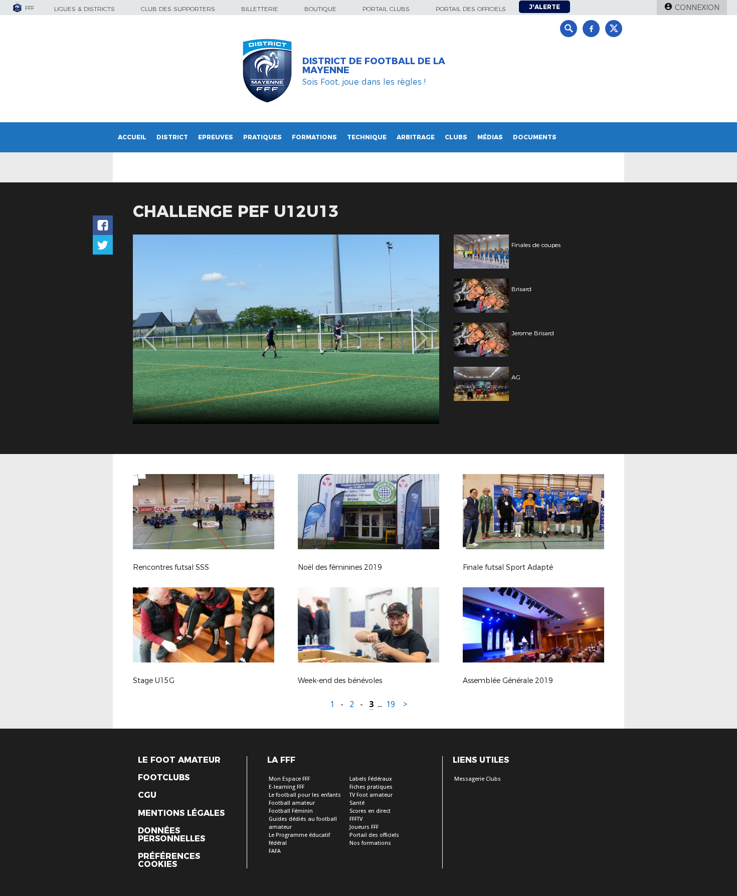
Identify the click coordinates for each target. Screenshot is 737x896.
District (172, 137)
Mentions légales (181, 813)
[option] (286, 329)
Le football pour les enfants (305, 795)
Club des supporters (178, 9)
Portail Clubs (386, 9)
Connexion (697, 7)
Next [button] (421, 331)
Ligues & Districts (84, 9)
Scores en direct (370, 811)
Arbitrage (416, 137)
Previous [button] (149, 331)
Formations (314, 137)
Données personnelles (171, 835)
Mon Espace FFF (289, 779)
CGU (147, 795)
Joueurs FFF (364, 827)
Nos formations (370, 843)
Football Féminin (291, 811)
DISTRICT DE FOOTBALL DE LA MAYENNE (373, 66)
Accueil (132, 137)
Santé (356, 803)
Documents (535, 137)
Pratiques (262, 137)
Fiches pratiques (371, 787)
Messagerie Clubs (477, 779)
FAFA (275, 851)
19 (390, 704)
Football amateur (292, 803)
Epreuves (215, 137)
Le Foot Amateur (179, 760)
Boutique (320, 9)
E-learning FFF (286, 787)
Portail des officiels (471, 9)
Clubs (456, 137)
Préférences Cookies (169, 860)
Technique (367, 137)
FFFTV (355, 819)
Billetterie (259, 9)
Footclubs (164, 778)
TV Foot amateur (371, 795)
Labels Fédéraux (370, 779)
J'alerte (544, 7)
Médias (490, 137)
